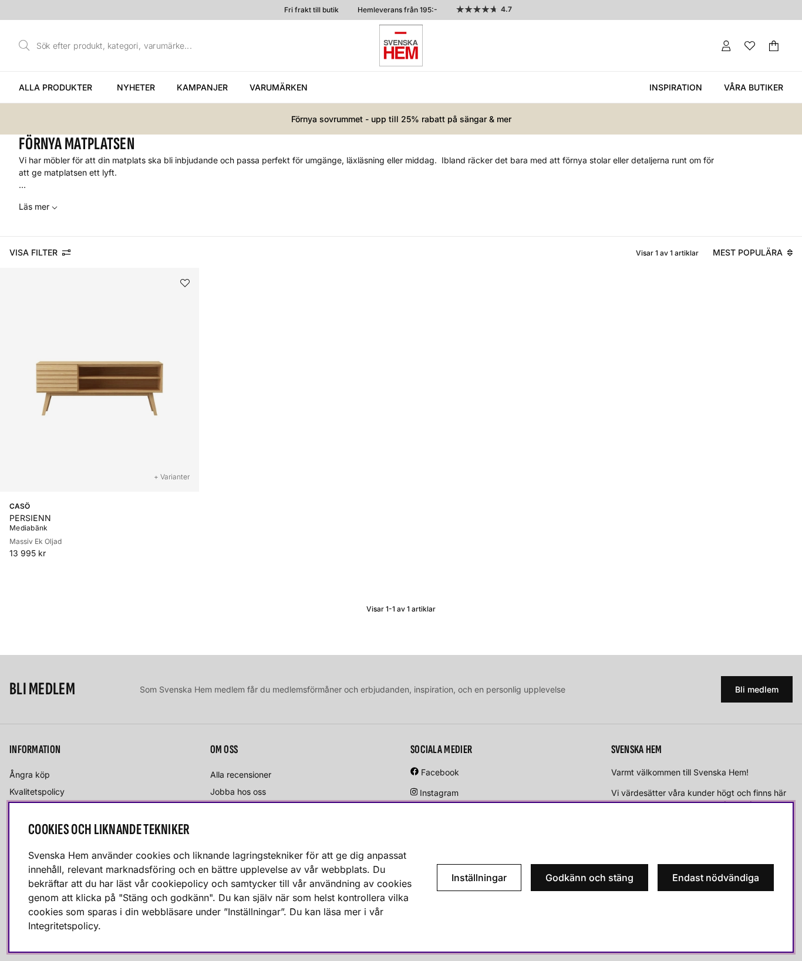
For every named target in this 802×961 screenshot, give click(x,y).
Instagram (439, 793)
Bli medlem (757, 689)
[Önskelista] (750, 46)
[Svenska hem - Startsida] (401, 45)
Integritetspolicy (63, 926)
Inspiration (675, 87)
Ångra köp (29, 774)
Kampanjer (202, 87)
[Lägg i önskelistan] (185, 283)
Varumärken (279, 87)
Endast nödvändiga (715, 877)
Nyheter (136, 87)
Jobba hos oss (238, 792)
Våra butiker (753, 87)
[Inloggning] (726, 46)
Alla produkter (55, 87)
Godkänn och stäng (589, 877)
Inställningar (479, 877)
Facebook (440, 772)
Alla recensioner (240, 774)
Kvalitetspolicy (37, 792)
